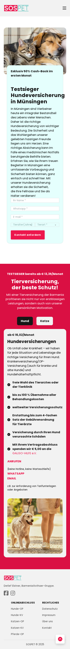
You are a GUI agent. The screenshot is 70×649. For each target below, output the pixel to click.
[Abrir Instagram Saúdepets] (12, 593)
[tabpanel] (35, 443)
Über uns (47, 621)
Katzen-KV (17, 628)
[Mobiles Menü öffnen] (64, 8)
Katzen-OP (17, 621)
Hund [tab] (25, 321)
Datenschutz (50, 609)
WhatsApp (15, 473)
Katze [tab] (44, 321)
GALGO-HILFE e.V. (24, 453)
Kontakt (47, 628)
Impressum (48, 615)
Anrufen (14, 461)
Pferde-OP (17, 634)
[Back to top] (60, 639)
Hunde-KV (17, 615)
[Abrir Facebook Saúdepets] (6, 593)
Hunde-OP (17, 609)
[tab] (25, 321)
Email (11, 478)
